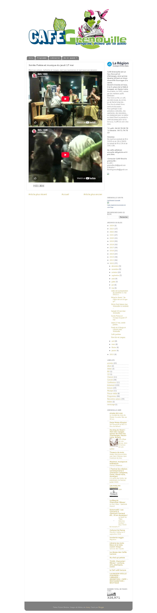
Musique (110, 390)
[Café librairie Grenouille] (108, 203)
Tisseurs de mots (117, 452)
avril (113, 341)
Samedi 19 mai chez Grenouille (118, 312)
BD (108, 371)
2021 (112, 235)
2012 (112, 263)
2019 (112, 241)
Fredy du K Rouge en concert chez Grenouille (118, 329)
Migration (113, 539)
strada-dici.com (116, 413)
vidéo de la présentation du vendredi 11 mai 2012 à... (119, 293)
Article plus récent (38, 194)
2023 (112, 229)
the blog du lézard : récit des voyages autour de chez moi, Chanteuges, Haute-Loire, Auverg (118, 433)
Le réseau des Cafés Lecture (118, 553)
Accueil (65, 194)
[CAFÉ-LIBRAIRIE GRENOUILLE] (113, 174)
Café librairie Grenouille (113, 200)
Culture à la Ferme (117, 530)
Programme (41, 58)
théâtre (109, 402)
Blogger (101, 607)
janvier (114, 350)
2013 (112, 260)
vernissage (111, 404)
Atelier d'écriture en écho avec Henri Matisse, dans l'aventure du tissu (118, 456)
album (109, 366)
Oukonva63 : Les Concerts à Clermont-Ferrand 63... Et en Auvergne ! (118, 512)
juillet (114, 282)
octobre (115, 272)
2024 (112, 225)
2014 (112, 257)
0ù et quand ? (70, 58)
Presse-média (112, 393)
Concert (110, 380)
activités (110, 363)
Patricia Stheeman (116, 465)
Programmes (111, 396)
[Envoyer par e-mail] (34, 186)
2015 (112, 254)
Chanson (110, 377)
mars (114, 344)
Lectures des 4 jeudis (117, 549)
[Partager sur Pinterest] (43, 186)
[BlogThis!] (36, 186)
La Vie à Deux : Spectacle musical (118, 505)
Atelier (109, 369)
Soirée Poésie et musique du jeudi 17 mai (119, 318)
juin (113, 285)
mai (113, 288)
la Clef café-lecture (118, 570)
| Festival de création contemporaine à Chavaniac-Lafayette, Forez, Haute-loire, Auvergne (119, 472)
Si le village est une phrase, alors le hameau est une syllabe (118, 444)
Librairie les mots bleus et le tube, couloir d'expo (117, 545)
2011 (112, 354)
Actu (31, 58)
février (114, 347)
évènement (111, 385)
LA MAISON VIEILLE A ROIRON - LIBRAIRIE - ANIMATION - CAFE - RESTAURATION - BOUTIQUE (119, 578)
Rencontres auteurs (114, 399)
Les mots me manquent (115, 486)
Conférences (111, 382)
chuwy (88, 607)
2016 (112, 251)
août (113, 278)
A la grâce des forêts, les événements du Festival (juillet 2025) (118, 480)
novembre (115, 269)
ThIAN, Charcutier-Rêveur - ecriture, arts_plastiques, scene (118, 564)
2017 (112, 247)
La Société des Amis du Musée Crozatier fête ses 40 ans (118, 417)
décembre (115, 266)
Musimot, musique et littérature (118, 462)
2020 (112, 238)
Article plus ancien (93, 194)
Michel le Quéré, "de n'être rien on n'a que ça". (119, 299)
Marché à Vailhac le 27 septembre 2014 (117, 533)
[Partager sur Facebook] (41, 186)
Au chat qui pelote (117, 557)
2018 (112, 244)
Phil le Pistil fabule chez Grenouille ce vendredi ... (119, 306)
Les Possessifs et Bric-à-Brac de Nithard (118, 425)
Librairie (55, 58)
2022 (112, 232)
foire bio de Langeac (118, 337)
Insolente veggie (117, 537)
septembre (116, 275)
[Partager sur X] (39, 186)
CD (108, 374)
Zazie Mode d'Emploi (118, 422)
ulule (120, 489)
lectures (110, 388)
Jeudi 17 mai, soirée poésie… (118, 324)
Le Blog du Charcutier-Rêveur (117, 501)
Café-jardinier (116, 334)
